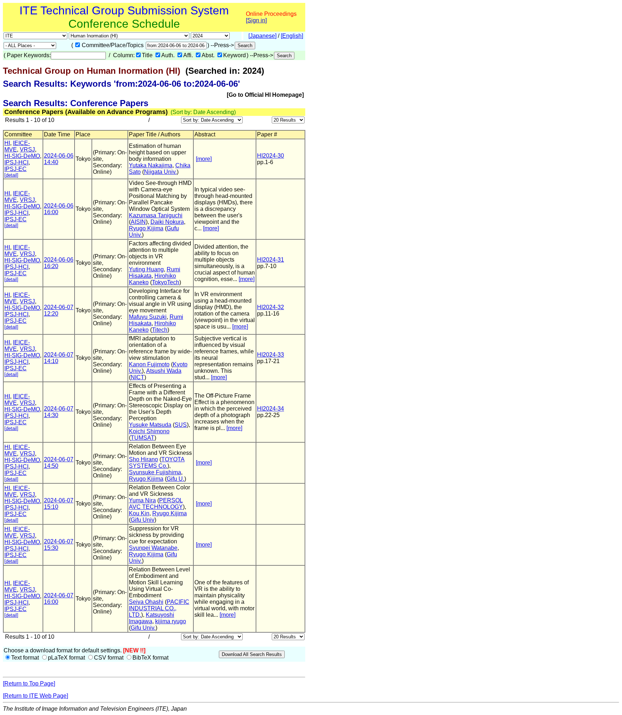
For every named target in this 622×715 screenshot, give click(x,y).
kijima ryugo (170, 621)
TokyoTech (165, 282)
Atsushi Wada (163, 371)
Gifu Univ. (143, 628)
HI (7, 143)
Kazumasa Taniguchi (155, 215)
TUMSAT (142, 438)
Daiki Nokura (167, 222)
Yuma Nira (142, 500)
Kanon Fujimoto (149, 364)
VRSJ (27, 149)
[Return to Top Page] (29, 683)
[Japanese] (262, 36)
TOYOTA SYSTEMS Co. (157, 462)
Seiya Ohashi (146, 602)
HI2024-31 (270, 260)
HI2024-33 (270, 355)
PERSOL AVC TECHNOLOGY (156, 503)
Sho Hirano (143, 459)
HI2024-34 (270, 409)
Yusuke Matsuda (150, 425)
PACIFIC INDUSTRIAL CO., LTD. (159, 608)
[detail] (11, 175)
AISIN (138, 222)
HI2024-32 (270, 307)
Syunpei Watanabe (153, 548)
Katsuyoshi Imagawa (151, 618)
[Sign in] (256, 20)
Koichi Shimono (149, 431)
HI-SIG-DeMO (22, 156)
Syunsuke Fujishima (155, 472)
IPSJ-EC (15, 169)
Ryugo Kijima (146, 228)
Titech (159, 330)
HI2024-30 (270, 156)
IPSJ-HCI (16, 162)
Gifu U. (175, 479)
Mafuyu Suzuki (148, 317)
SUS (181, 425)
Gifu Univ (142, 520)
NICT (137, 377)
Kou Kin (139, 513)
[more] (204, 159)
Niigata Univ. (160, 172)
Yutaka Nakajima (150, 165)
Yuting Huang (146, 269)
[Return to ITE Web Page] (35, 696)
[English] (292, 36)
